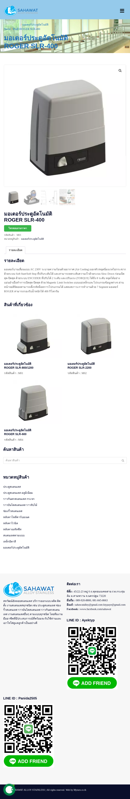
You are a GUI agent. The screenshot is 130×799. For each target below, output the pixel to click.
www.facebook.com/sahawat (95, 609)
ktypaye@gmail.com (114, 604)
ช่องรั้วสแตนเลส (12, 511)
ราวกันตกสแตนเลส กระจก (19, 498)
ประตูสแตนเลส (12, 486)
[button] (120, 71)
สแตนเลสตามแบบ (14, 535)
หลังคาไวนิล (10, 523)
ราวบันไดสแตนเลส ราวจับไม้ (20, 505)
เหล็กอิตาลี (9, 541)
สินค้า (16, 29)
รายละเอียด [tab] (15, 250)
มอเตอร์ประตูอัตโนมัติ (32, 239)
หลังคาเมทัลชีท (12, 529)
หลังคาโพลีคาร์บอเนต (16, 517)
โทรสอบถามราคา (17, 228)
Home (7, 29)
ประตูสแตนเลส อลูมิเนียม (18, 492)
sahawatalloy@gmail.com (89, 604)
